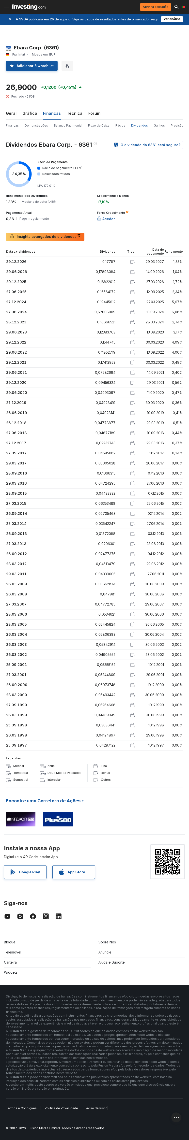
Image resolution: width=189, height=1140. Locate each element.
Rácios (120, 125)
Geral (11, 113)
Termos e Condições (21, 1108)
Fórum (94, 113)
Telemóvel (12, 952)
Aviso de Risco (97, 1108)
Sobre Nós (107, 942)
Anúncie (104, 952)
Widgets (10, 972)
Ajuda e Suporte (111, 962)
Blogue (10, 942)
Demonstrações (36, 125)
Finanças (12, 125)
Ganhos (159, 125)
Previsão (177, 125)
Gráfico (29, 113)
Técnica (74, 113)
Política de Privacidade (61, 1108)
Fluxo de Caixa (99, 125)
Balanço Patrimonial (68, 125)
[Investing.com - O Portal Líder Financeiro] (29, 7)
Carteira (10, 962)
